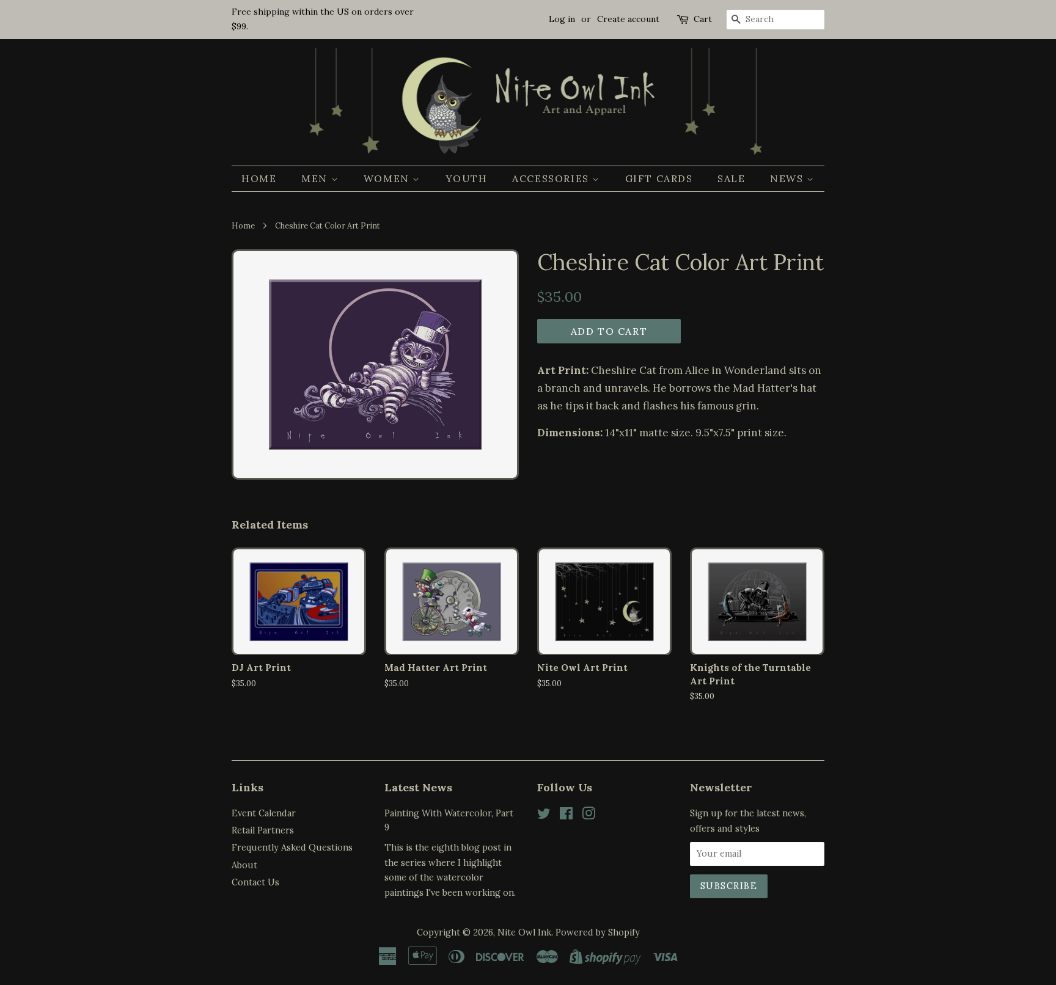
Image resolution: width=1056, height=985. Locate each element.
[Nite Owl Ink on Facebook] (566, 815)
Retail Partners (263, 830)
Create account (628, 18)
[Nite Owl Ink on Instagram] (588, 815)
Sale (731, 178)
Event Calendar (264, 813)
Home (258, 178)
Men (316, 178)
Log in (562, 18)
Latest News (418, 787)
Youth (467, 178)
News (788, 178)
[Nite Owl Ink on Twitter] (544, 815)
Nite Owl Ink (524, 932)
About (244, 865)
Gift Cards (659, 178)
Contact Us (255, 882)
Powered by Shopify (598, 932)
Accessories (552, 178)
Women (388, 178)
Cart (703, 18)
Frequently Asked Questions (292, 847)
